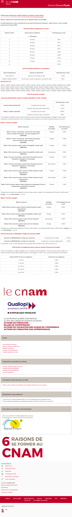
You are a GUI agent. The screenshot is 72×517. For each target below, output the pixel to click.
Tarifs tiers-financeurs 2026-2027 (10, 346)
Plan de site (27, 500)
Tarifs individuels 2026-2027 (9, 344)
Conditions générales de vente (10, 352)
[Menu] (2, 2)
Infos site (39, 498)
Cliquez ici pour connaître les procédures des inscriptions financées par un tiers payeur (24, 385)
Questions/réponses (29, 498)
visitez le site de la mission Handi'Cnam (23, 417)
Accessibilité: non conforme (40, 500)
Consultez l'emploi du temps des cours (12, 366)
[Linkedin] (6, 509)
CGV (56, 498)
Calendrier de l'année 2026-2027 (10, 370)
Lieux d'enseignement (7, 372)
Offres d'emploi (17, 498)
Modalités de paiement (8, 348)
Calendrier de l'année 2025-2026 (10, 368)
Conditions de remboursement (10, 350)
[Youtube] (3, 509)
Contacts (7, 498)
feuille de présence (39, 401)
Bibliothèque (63, 498)
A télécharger (48, 498)
